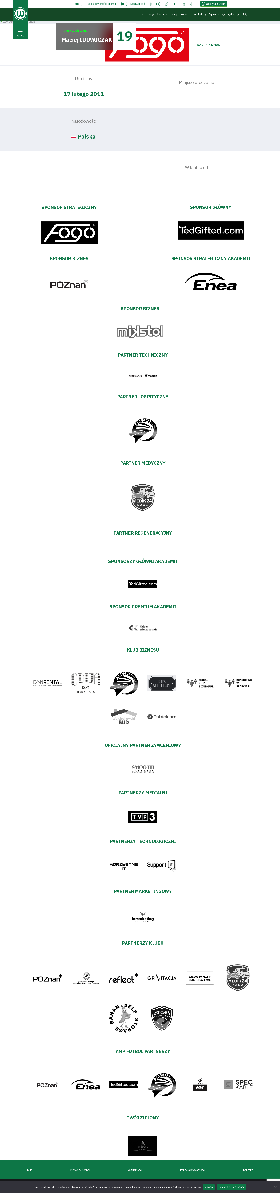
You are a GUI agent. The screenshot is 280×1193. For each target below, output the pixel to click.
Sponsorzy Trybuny (224, 14)
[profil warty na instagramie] (158, 4)
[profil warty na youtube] (175, 4)
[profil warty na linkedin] (183, 4)
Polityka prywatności (192, 1170)
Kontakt (248, 1170)
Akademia (188, 14)
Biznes (162, 14)
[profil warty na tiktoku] (191, 4)
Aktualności (135, 1170)
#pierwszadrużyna (75, 31)
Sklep (174, 14)
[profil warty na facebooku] (151, 4)
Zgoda (209, 1186)
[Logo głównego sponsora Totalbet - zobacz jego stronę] (147, 45)
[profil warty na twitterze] (166, 4)
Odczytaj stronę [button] (215, 4)
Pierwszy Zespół (80, 1170)
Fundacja (147, 14)
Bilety (202, 14)
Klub (29, 1170)
